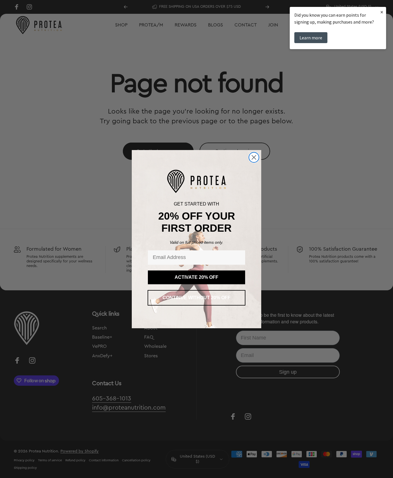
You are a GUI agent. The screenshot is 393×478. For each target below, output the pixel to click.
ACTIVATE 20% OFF (196, 277)
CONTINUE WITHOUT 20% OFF (196, 297)
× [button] (381, 12)
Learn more (310, 38)
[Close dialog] (254, 157)
